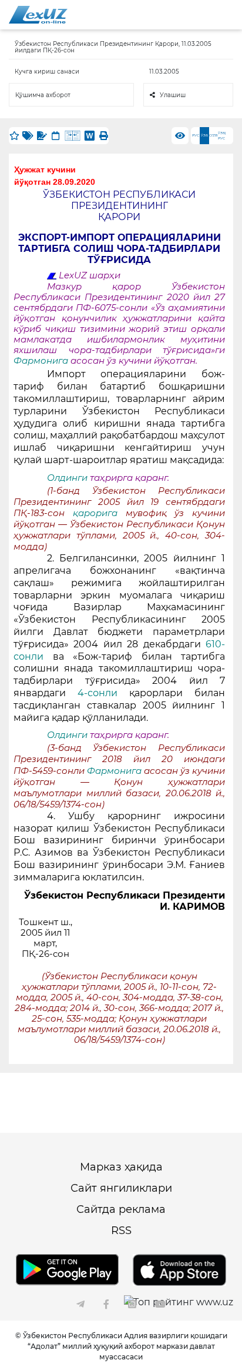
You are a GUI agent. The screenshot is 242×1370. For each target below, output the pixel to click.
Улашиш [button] (173, 95)
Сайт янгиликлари (121, 1188)
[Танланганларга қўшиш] (14, 135)
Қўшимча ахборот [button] (42, 95)
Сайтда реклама (121, 1209)
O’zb (213, 135)
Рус (195, 135)
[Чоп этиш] (103, 135)
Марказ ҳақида (121, 1166)
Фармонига (42, 360)
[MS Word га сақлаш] (89, 135)
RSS (121, 1230)
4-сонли (103, 693)
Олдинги (67, 478)
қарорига (99, 513)
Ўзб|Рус (222, 136)
